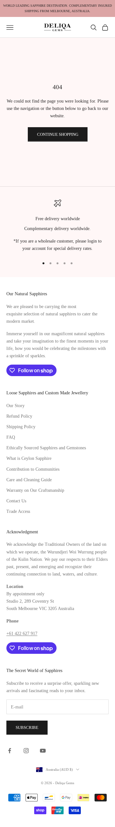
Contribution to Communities (32, 469)
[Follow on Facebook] (9, 750)
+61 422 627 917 (21, 633)
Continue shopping (57, 134)
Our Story (15, 405)
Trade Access (18, 511)
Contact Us (16, 501)
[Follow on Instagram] (26, 750)
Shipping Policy (20, 426)
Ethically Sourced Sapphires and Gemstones (46, 447)
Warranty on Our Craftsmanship (35, 490)
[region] (57, 225)
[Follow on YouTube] (43, 750)
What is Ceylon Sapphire (28, 458)
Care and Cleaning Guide (29, 479)
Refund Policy (19, 416)
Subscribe (27, 727)
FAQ (10, 437)
